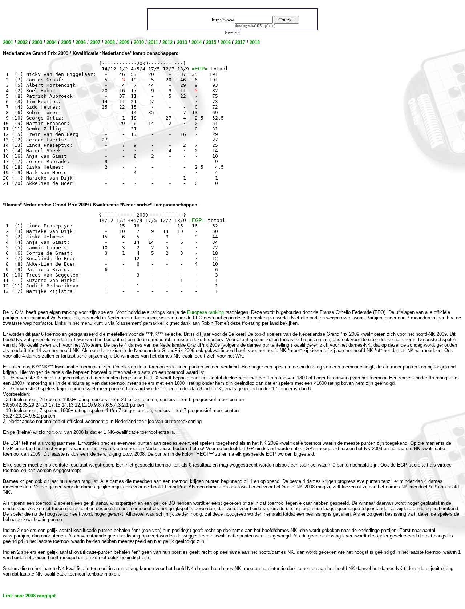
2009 (124, 42)
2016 (226, 42)
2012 (167, 42)
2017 (240, 42)
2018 (255, 42)
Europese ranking (205, 312)
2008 (110, 42)
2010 (139, 42)
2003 (37, 42)
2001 (8, 42)
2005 (66, 42)
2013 (182, 42)
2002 (22, 42)
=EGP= (200, 69)
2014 (196, 42)
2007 (95, 42)
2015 (211, 42)
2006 (81, 42)
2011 (153, 42)
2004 (51, 42)
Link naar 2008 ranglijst (29, 595)
